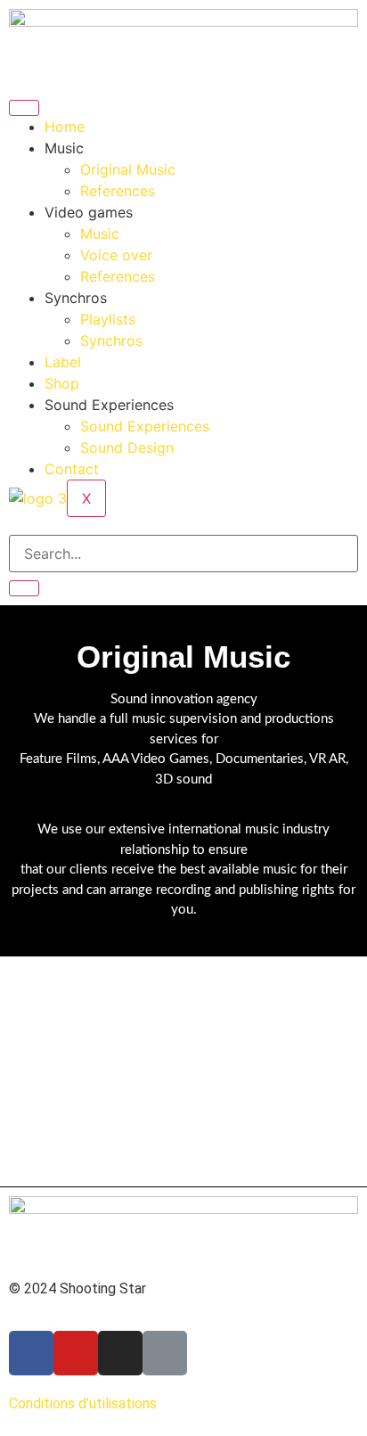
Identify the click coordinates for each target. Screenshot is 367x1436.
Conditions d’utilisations (83, 1403)
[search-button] (24, 588)
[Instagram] (120, 1353)
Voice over (116, 255)
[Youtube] (75, 1353)
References (117, 191)
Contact (72, 469)
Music (99, 233)
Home (65, 126)
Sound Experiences (144, 426)
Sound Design (127, 447)
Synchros (111, 340)
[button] (25, 992)
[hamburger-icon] (24, 108)
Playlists (107, 319)
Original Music (127, 169)
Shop (62, 383)
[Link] (165, 1353)
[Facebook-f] (31, 1353)
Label (63, 362)
